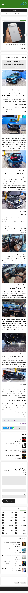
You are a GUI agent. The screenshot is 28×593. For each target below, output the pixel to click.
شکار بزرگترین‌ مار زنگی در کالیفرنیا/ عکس (12, 422)
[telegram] (6, 430)
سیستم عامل (7, 524)
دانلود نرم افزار (23, 584)
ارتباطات (20, 514)
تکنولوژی (20, 522)
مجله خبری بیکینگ (22, 425)
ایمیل (24, 496)
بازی (7, 517)
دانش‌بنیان (8, 522)
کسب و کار (20, 532)
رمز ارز (20, 524)
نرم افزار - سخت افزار (7, 535)
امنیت (7, 514)
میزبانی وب (20, 535)
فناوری (20, 530)
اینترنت (20, 517)
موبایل (7, 532)
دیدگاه (24, 476)
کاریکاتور (7, 530)
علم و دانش (16, 66)
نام (25, 490)
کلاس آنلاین (17, 584)
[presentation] (25, 37)
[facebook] (11, 430)
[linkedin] (8, 430)
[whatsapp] (13, 430)
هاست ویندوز (14, 590)
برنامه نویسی (20, 519)
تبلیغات (7, 519)
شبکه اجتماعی (20, 527)
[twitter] (4, 430)
